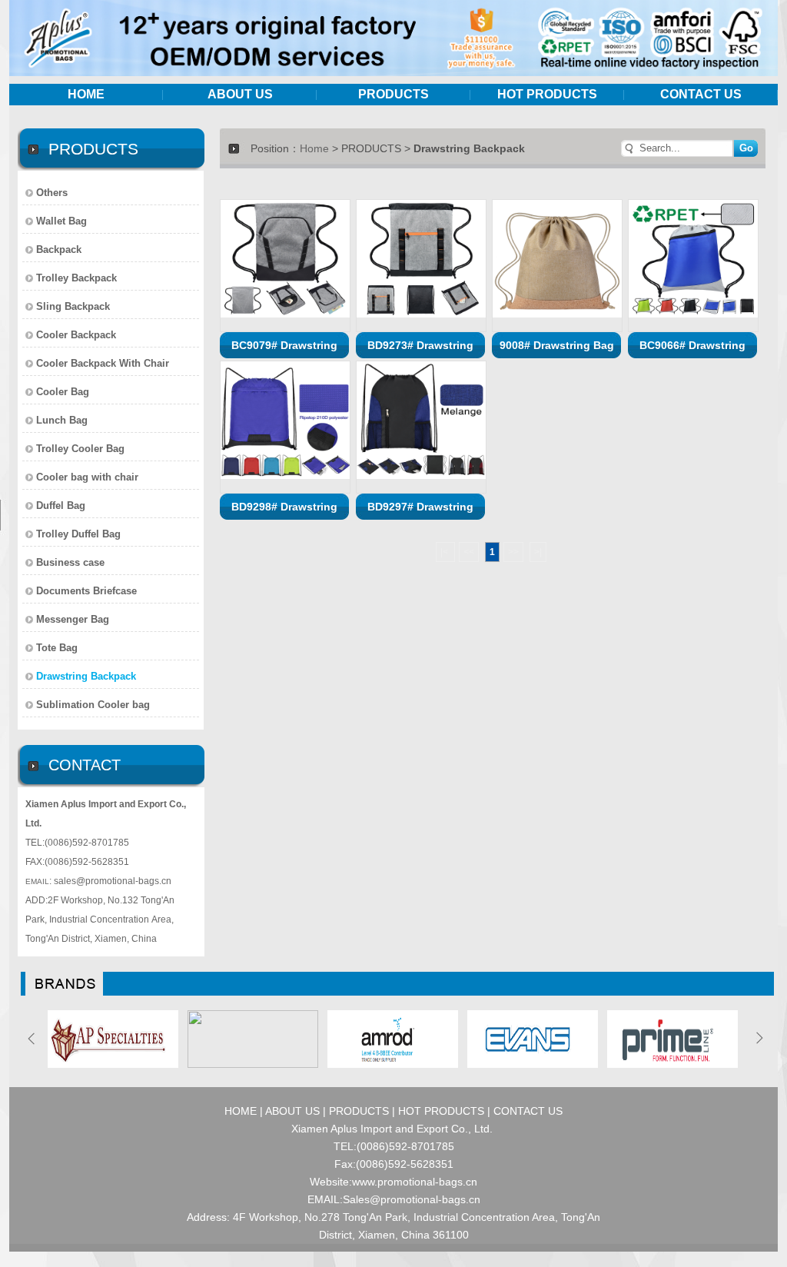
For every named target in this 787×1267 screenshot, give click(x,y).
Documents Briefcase (86, 591)
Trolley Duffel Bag (78, 534)
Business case (70, 562)
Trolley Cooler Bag (80, 448)
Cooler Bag (62, 391)
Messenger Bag (72, 619)
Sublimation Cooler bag (93, 704)
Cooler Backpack (76, 335)
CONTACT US (701, 94)
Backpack (58, 249)
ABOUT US (240, 94)
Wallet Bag (61, 221)
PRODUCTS (393, 94)
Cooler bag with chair (87, 477)
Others (52, 192)
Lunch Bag (62, 420)
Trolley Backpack (76, 278)
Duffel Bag (60, 505)
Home (314, 148)
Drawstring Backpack (86, 676)
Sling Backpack (73, 306)
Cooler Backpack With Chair (102, 363)
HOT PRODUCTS (547, 94)
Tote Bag (57, 647)
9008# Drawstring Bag (557, 345)
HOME (86, 94)
